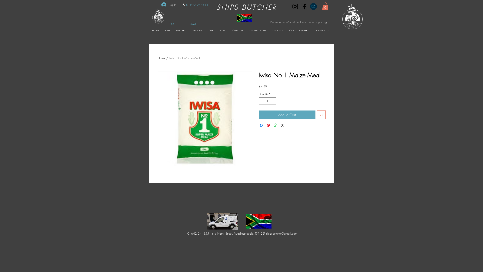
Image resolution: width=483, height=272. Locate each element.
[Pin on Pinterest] (268, 125)
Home (161, 58)
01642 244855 (197, 233)
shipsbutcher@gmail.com (281, 233)
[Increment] (273, 101)
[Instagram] (295, 6)
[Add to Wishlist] (321, 114)
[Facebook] (304, 6)
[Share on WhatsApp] (275, 125)
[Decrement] (261, 101)
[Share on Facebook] (261, 125)
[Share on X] (282, 125)
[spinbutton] (267, 101)
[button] (325, 6)
